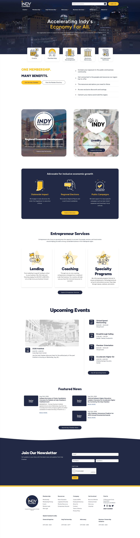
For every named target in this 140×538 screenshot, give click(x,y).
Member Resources (63, 504)
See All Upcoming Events (98, 373)
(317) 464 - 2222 (47, 525)
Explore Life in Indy (96, 150)
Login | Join (113, 3)
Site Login (45, 508)
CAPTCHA (75, 466)
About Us (104, 9)
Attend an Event (92, 502)
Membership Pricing (48, 502)
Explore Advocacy (70, 213)
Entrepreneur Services (63, 506)
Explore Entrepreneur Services (70, 292)
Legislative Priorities (63, 502)
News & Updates (62, 499)
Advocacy (64, 9)
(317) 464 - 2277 (65, 525)
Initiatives (93, 9)
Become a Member (93, 499)
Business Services (78, 9)
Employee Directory (78, 502)
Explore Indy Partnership (44, 151)
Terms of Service (77, 508)
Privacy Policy (76, 510)
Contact (75, 506)
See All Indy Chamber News (70, 427)
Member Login (46, 506)
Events (25, 9)
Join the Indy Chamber (31, 82)
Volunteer (90, 506)
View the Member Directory (53, 82)
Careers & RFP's (77, 499)
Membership (36, 9)
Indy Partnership (51, 9)
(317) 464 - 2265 (84, 525)
